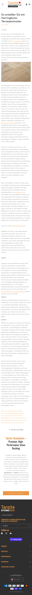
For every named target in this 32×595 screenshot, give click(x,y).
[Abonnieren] (29, 526)
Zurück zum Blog (17, 430)
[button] (2, 4)
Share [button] (5, 30)
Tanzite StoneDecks (18, 591)
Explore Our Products (16, 493)
